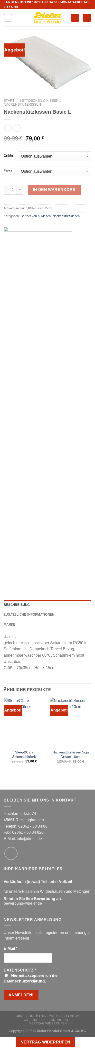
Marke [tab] (9, 624)
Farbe (8, 171)
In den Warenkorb (54, 190)
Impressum (24, 1016)
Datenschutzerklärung (57, 1016)
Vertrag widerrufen (48, 1023)
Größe (8, 156)
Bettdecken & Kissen (38, 100)
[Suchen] (75, 18)
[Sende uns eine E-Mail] (11, 853)
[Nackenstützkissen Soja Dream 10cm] (70, 722)
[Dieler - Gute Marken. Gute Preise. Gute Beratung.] (47, 18)
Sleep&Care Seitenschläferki (24, 755)
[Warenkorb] (87, 18)
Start (9, 100)
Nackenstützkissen (22, 104)
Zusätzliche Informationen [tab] (29, 614)
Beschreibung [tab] (17, 605)
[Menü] (8, 18)
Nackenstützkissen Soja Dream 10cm (70, 755)
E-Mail (10, 948)
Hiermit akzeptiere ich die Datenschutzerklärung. (30, 978)
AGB (68, 1020)
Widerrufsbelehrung (43, 1020)
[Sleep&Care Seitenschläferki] (24, 722)
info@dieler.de (29, 839)
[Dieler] (38, 410)
